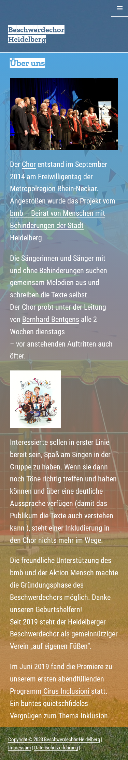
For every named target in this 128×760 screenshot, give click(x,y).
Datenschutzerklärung (56, 748)
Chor (29, 164)
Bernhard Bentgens (50, 319)
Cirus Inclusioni (66, 691)
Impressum (19, 748)
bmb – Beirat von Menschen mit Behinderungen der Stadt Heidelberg (57, 225)
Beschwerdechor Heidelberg (36, 34)
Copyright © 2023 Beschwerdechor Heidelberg (54, 739)
